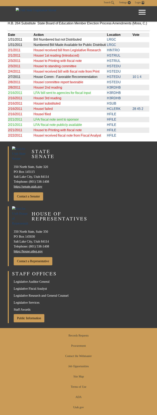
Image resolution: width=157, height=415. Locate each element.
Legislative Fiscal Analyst (30, 288)
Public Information (29, 318)
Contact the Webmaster (78, 356)
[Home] (36, 14)
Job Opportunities (78, 366)
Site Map (78, 376)
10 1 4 (136, 77)
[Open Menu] (142, 12)
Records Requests (78, 335)
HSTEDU (114, 66)
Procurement (78, 345)
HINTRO (113, 50)
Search (107, 2)
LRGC (111, 39)
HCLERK (114, 109)
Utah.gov (78, 407)
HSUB (111, 103)
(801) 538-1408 (39, 181)
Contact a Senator (28, 196)
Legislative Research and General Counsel (41, 295)
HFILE (111, 114)
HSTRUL (113, 55)
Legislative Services (26, 302)
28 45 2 (137, 109)
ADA (78, 397)
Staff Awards (22, 309)
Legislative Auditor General (31, 281)
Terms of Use (78, 386)
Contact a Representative (33, 261)
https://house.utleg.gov (28, 251)
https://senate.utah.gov (28, 186)
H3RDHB (114, 87)
